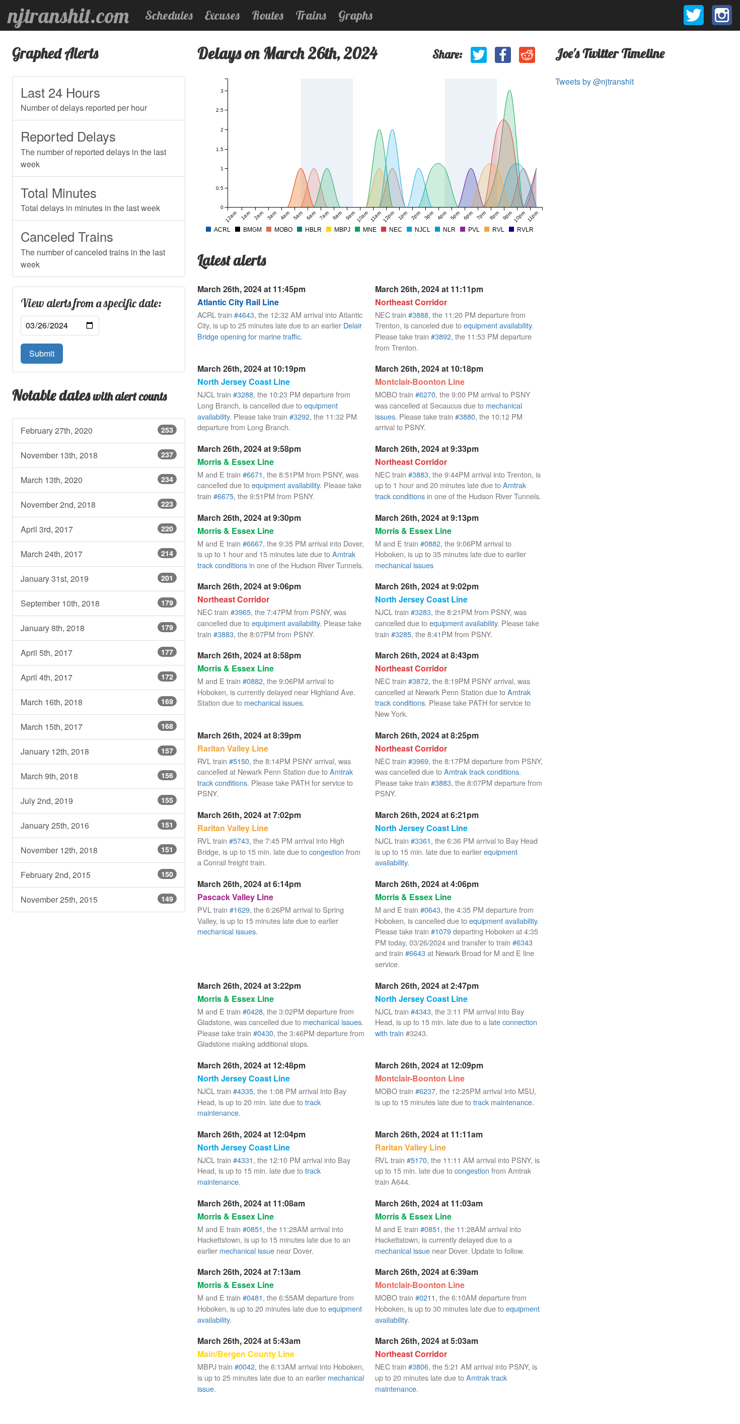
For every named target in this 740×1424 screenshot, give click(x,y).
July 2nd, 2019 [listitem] (97, 800)
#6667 (253, 543)
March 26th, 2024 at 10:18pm (429, 368)
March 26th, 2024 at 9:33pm (427, 448)
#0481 (253, 1297)
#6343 (522, 942)
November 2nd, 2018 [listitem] (97, 504)
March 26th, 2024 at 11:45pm (251, 289)
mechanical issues (404, 565)
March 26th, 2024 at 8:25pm (427, 735)
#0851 (253, 1229)
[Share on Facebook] (503, 55)
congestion (326, 851)
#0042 (245, 1366)
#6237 (425, 1091)
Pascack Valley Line (235, 897)
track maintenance (502, 1102)
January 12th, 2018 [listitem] (97, 751)
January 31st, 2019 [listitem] (97, 578)
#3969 (418, 761)
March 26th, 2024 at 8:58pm (249, 655)
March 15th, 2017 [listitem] (97, 726)
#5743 (239, 840)
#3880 (465, 416)
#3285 (401, 634)
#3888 (418, 314)
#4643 (244, 314)
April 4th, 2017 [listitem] (97, 677)
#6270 (425, 394)
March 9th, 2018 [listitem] (97, 776)
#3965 (241, 611)
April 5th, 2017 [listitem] (97, 652)
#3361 (421, 840)
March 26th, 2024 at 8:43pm (427, 655)
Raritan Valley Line (232, 748)
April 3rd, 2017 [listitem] (97, 529)
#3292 (299, 416)
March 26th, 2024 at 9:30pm (249, 517)
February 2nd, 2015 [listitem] (97, 874)
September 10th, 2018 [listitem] (97, 603)
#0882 (430, 543)
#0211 (425, 1297)
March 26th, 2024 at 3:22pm (249, 985)
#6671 (253, 474)
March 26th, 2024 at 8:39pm (249, 735)
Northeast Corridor (411, 302)
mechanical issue (246, 1250)
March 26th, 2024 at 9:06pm (249, 586)
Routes (267, 15)
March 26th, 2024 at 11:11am (429, 1134)
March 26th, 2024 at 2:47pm (427, 985)
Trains (310, 15)
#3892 (441, 336)
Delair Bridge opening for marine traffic (279, 331)
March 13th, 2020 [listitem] (97, 480)
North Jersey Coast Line (243, 381)
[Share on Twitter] (479, 55)
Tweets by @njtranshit (594, 81)
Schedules (169, 15)
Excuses (222, 15)
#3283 (421, 611)
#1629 (240, 909)
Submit (41, 353)
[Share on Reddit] (527, 55)
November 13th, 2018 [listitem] (97, 455)
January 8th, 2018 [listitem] (97, 628)
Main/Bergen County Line (245, 1354)
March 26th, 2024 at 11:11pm (429, 289)
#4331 (243, 1160)
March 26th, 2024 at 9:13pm (427, 517)
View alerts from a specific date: (91, 303)
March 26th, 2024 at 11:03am (429, 1203)
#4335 (243, 1091)
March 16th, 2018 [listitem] (97, 702)
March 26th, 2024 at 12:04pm (251, 1134)
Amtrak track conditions (481, 771)
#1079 (441, 931)
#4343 (421, 1011)
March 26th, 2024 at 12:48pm (251, 1065)
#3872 (418, 680)
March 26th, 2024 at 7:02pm (249, 815)
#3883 (418, 474)
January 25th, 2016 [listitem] (97, 825)
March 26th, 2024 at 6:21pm (427, 815)
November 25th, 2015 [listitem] (97, 899)
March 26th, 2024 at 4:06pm (427, 884)
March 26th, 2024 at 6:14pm (249, 884)
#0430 (263, 1033)
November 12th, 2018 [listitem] (97, 850)
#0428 (253, 1011)
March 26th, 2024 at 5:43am (249, 1340)
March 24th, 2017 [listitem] (97, 554)
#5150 (239, 761)
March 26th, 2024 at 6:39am (426, 1271)
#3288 (243, 394)
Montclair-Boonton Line (420, 381)
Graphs (355, 15)
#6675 (223, 496)
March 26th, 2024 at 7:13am (249, 1271)
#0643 (430, 909)
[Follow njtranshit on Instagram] (722, 15)
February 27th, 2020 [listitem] (97, 430)
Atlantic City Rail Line (238, 302)
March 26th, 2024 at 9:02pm (427, 586)
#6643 (415, 952)
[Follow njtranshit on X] (694, 15)
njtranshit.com (68, 15)
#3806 (418, 1366)
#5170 (417, 1160)
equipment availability (498, 325)
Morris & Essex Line (235, 461)
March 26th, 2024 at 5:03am (426, 1340)
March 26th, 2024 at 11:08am (251, 1203)
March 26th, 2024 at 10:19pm (251, 368)
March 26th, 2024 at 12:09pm (429, 1065)
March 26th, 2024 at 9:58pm (249, 448)
